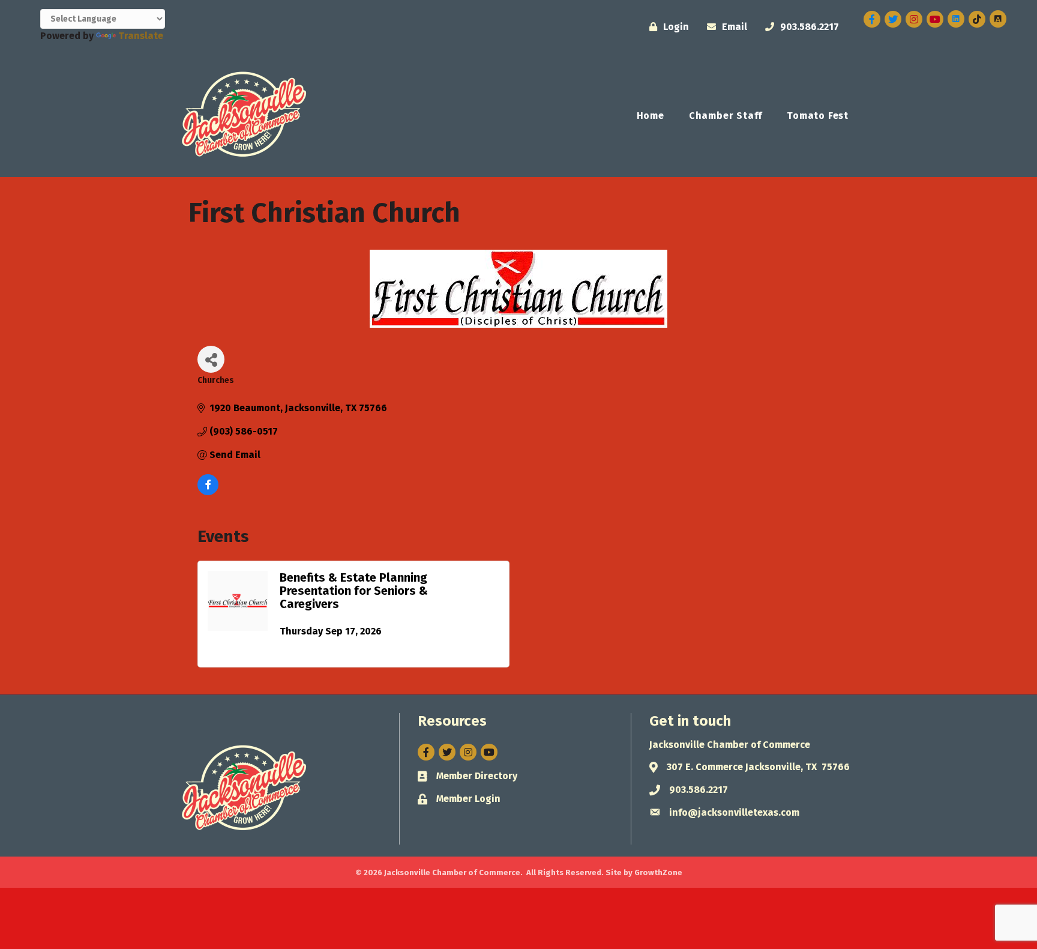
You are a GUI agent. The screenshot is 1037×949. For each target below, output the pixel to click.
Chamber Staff (725, 115)
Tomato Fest (818, 115)
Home (650, 115)
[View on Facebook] (207, 492)
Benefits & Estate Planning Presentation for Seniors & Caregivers (354, 590)
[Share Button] (210, 359)
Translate (140, 35)
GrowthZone (658, 872)
